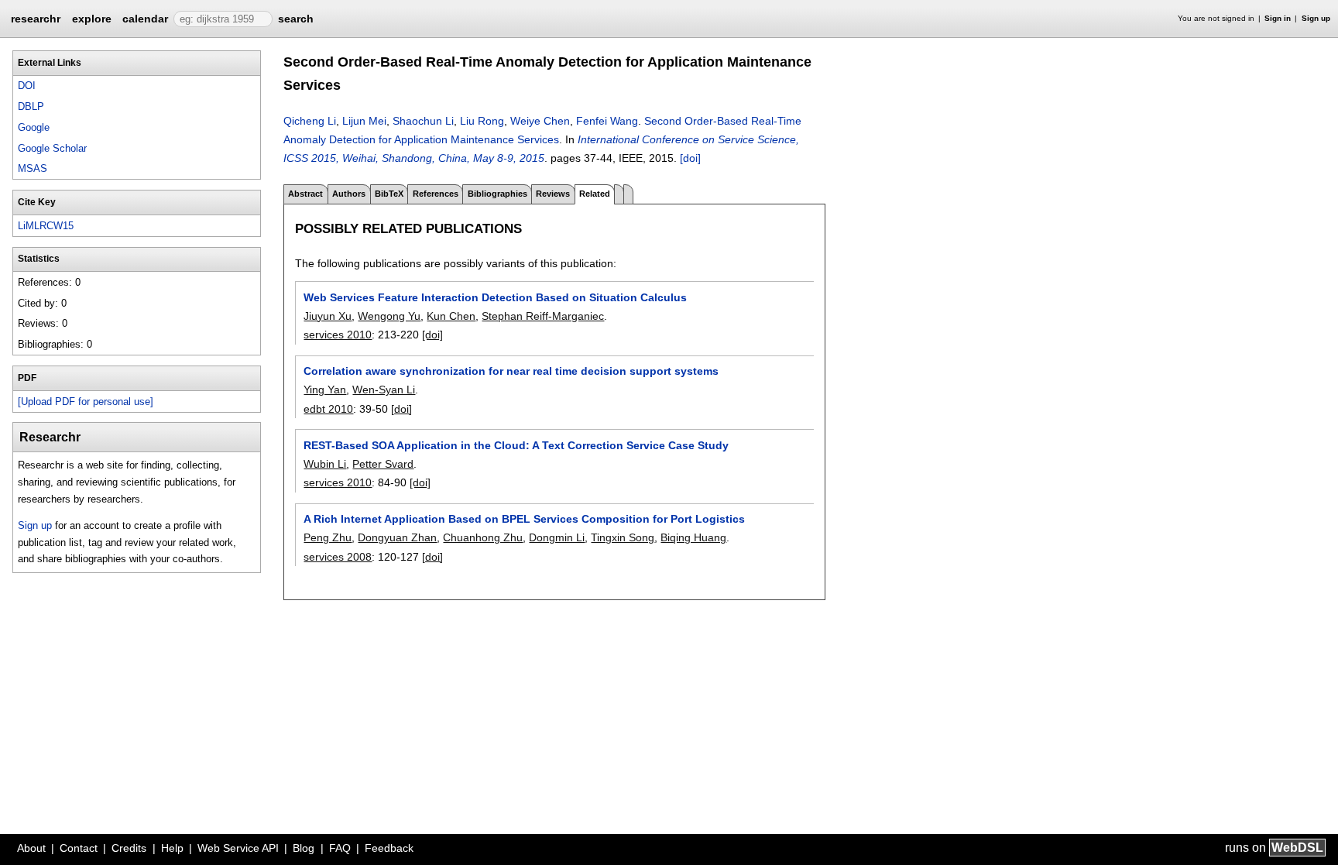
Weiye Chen (540, 121)
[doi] (690, 158)
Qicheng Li (309, 121)
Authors (348, 193)
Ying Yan (325, 389)
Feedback (389, 848)
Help (172, 848)
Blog (303, 848)
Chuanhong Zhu (483, 537)
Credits (129, 848)
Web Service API (238, 848)
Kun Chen (451, 316)
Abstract (305, 193)
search (296, 18)
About (31, 848)
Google (34, 127)
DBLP (31, 106)
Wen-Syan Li (383, 389)
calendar (145, 18)
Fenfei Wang (607, 121)
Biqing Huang (693, 537)
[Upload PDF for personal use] (85, 401)
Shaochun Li (423, 121)
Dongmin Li (557, 537)
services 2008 (338, 557)
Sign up (1316, 18)
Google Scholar (52, 148)
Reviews (553, 193)
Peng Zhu (328, 537)
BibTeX (389, 193)
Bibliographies (497, 193)
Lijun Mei (364, 121)
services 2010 (338, 334)
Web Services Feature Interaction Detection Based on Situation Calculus (495, 297)
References (435, 193)
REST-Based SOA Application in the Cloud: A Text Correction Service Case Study (516, 445)
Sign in (1277, 18)
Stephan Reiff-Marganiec (543, 316)
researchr (35, 17)
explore (92, 18)
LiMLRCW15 (46, 226)
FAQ (340, 848)
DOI (27, 85)
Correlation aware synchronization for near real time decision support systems (511, 371)
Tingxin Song (622, 537)
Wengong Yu (389, 316)
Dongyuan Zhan (397, 537)
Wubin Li (325, 464)
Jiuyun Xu (328, 316)
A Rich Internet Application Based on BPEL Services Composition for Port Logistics (524, 519)
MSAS (32, 168)
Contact (79, 848)
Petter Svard (382, 464)
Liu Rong (482, 121)
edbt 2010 (328, 409)
